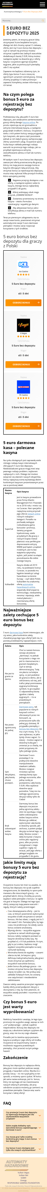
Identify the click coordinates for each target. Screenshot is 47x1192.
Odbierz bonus (21, 302)
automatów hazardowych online (26, 585)
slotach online (34, 513)
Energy (23, 1180)
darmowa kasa (16, 632)
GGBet (23, 1177)
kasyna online (29, 122)
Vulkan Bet (23, 1175)
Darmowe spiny (26, 706)
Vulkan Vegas (23, 1172)
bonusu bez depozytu (29, 729)
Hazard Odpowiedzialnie (33, 1186)
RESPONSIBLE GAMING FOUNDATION (23, 1183)
